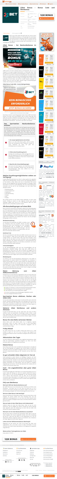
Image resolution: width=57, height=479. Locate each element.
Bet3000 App (32, 450)
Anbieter (7, 445)
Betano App (32, 457)
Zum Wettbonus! (50, 476)
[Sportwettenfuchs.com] (7, 1)
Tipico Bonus (49, 133)
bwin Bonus (49, 76)
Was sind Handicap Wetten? (48, 453)
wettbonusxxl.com (49, 465)
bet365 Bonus (5, 452)
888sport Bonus (49, 64)
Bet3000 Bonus (5, 450)
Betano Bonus (5, 453)
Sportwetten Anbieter (11, 4)
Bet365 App (32, 453)
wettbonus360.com (49, 464)
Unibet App (32, 452)
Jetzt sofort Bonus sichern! (47, 18)
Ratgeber (51, 4)
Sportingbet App (32, 455)
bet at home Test (19, 450)
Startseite (4, 445)
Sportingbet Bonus (49, 109)
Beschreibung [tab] (6, 33)
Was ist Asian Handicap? (47, 457)
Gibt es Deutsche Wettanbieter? (48, 450)
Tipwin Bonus (49, 145)
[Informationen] (53, 64)
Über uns (40, 470)
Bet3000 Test (18, 452)
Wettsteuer (43, 4)
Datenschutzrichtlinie (50, 470)
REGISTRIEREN (49, 62)
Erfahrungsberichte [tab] (16, 33)
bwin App (31, 459)
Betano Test (18, 453)
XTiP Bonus (49, 157)
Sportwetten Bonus (23, 4)
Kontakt (37, 470)
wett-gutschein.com (49, 466)
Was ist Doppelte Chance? (47, 452)
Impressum (45, 470)
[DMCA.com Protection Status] (18, 471)
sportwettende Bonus (49, 121)
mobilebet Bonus (49, 98)
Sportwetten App (34, 4)
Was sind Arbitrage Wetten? (48, 455)
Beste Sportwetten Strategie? (48, 459)
